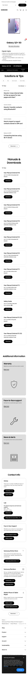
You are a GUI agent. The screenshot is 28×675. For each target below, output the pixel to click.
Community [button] (9, 580)
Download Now (9, 584)
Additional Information (12, 70)
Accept (20, 670)
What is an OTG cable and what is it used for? (14, 53)
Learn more (8, 494)
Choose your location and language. (9, 1)
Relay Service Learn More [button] (12, 517)
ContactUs (23, 70)
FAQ (8, 80)
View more (8, 513)
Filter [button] (4, 86)
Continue (22, 5)
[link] (25, 40)
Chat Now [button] (8, 491)
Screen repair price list (11, 606)
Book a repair (9, 538)
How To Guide (14, 80)
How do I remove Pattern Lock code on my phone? (13, 58)
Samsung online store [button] (11, 561)
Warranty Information (14, 46)
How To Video (22, 80)
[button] (14, 94)
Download (8, 180)
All (3, 80)
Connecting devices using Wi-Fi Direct (12, 60)
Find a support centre (11, 534)
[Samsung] (4, 10)
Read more (6, 369)
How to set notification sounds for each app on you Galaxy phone (14, 55)
